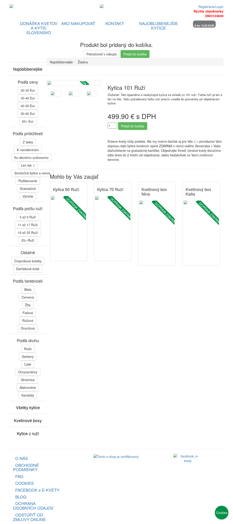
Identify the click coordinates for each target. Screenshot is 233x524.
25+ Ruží (27, 240)
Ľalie (27, 364)
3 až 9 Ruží (28, 217)
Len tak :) (28, 165)
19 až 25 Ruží (28, 232)
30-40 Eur (28, 98)
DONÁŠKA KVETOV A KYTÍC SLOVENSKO (38, 27)
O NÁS (21, 458)
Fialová (28, 312)
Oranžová (28, 328)
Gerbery (28, 356)
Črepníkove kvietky (28, 261)
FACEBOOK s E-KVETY (37, 490)
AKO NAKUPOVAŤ (78, 23)
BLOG (20, 497)
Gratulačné (28, 188)
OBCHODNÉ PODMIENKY (26, 467)
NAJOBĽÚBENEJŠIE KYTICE (158, 25)
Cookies (222, 512)
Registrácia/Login (210, 6)
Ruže (28, 348)
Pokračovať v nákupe (101, 54)
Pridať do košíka (132, 126)
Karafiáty (27, 395)
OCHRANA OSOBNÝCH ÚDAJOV (33, 505)
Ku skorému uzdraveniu (31, 157)
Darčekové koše (27, 268)
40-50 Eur (28, 105)
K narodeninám (28, 149)
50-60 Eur (28, 113)
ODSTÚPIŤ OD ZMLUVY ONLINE (29, 517)
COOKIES (24, 483)
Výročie (28, 196)
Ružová (27, 320)
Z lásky (28, 142)
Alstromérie (28, 387)
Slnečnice (28, 379)
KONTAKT (114, 23)
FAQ (19, 476)
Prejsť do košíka (135, 54)
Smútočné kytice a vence (32, 173)
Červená (28, 297)
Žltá (27, 305)
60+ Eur (27, 121)
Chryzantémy (27, 372)
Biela (27, 289)
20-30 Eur (28, 90)
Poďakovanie (27, 180)
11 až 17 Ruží (28, 224)
